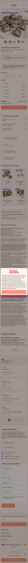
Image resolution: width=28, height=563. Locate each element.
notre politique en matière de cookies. (14, 287)
